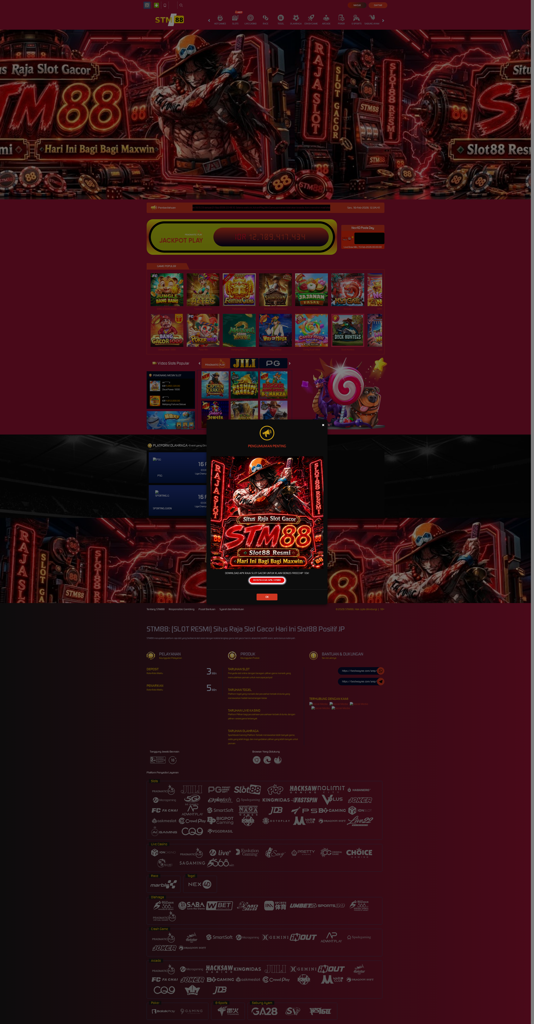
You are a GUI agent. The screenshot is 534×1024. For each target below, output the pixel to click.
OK (267, 597)
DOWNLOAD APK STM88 (267, 580)
